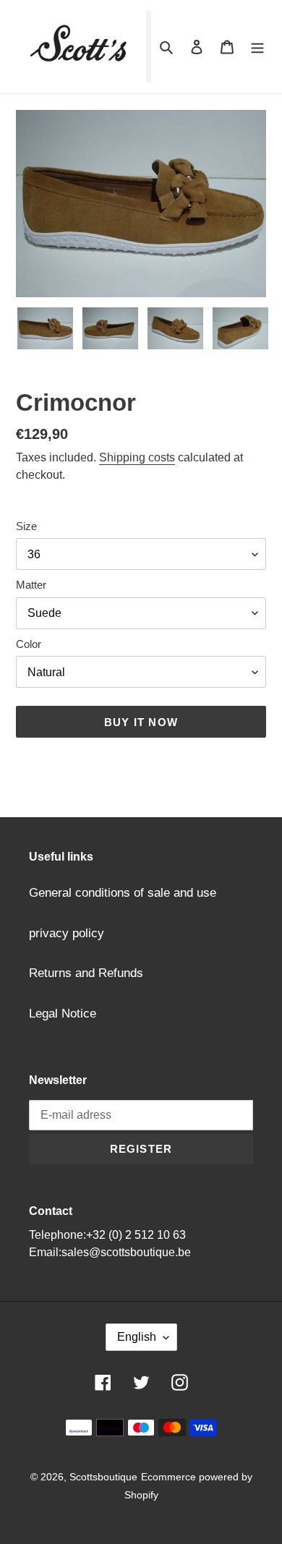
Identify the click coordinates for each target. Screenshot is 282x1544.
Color (28, 644)
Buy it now (141, 722)
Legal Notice (62, 1013)
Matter (31, 585)
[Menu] (257, 47)
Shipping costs (137, 457)
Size (26, 526)
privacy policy (66, 933)
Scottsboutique (103, 1477)
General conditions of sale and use (122, 893)
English (136, 1337)
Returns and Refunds (86, 973)
